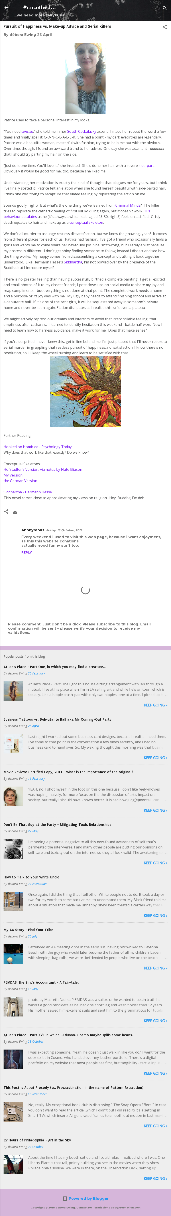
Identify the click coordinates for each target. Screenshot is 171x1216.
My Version (13, 475)
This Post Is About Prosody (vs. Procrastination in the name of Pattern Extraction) (73, 1087)
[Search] (164, 9)
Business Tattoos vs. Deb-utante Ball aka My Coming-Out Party (58, 719)
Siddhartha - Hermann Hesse (28, 492)
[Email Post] (15, 514)
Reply (26, 552)
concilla (27, 131)
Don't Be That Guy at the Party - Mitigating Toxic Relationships (57, 824)
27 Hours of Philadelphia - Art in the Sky (37, 1140)
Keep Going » (155, 705)
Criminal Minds (127, 205)
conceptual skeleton (86, 222)
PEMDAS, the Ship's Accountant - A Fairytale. (41, 982)
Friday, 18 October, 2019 (64, 530)
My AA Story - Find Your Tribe (28, 929)
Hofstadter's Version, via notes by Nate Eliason (43, 469)
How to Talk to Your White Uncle (31, 877)
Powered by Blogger (88, 1198)
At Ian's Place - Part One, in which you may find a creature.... (56, 666)
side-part (146, 165)
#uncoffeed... (39, 7)
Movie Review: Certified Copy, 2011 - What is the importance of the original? (68, 772)
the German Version (20, 480)
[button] (164, 27)
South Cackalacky (81, 131)
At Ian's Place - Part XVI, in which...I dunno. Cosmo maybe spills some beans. (68, 1035)
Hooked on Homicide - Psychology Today (38, 446)
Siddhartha (73, 262)
